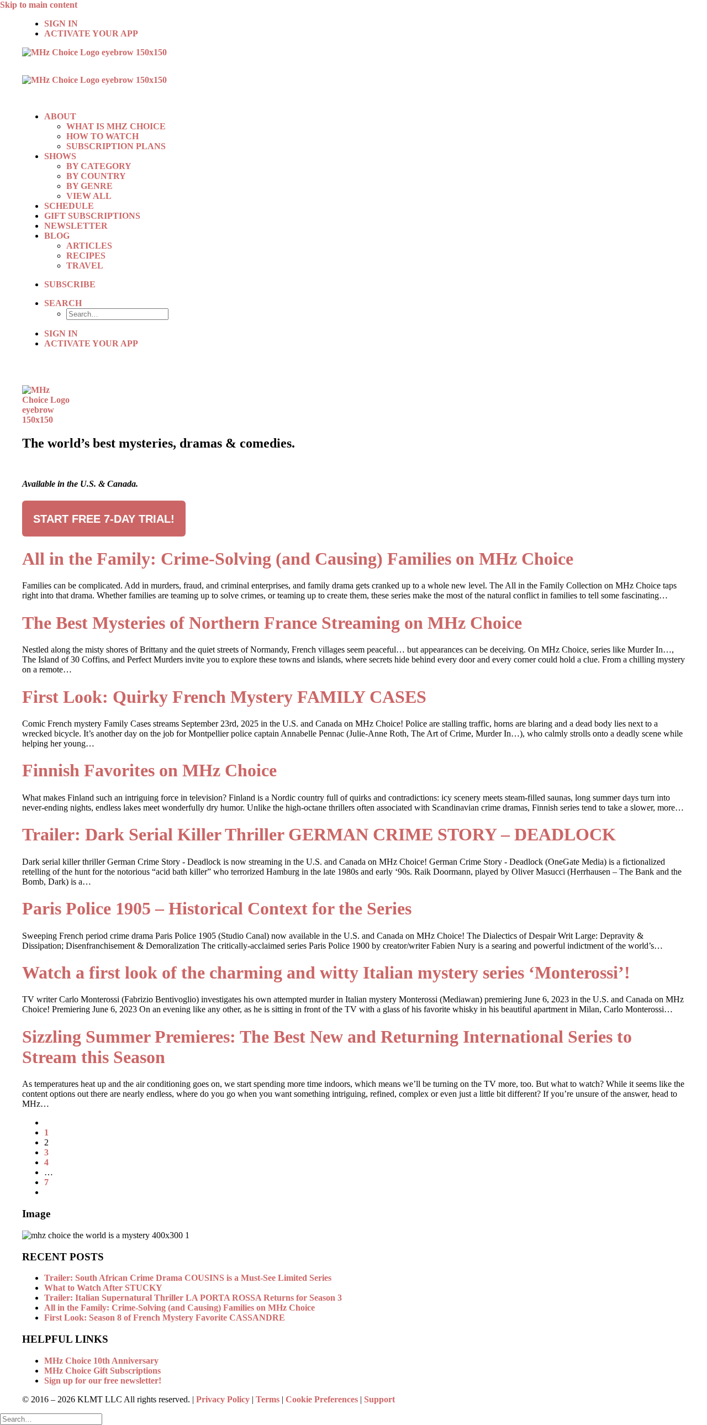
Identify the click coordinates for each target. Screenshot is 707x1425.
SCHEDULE (69, 206)
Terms (267, 1399)
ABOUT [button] (60, 116)
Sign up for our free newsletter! (102, 1380)
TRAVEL (84, 265)
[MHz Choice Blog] (353, 75)
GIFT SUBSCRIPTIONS (92, 215)
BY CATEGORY (98, 166)
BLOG (57, 235)
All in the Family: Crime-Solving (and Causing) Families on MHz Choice (297, 559)
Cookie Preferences (322, 1399)
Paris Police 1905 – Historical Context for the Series (216, 908)
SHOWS (60, 156)
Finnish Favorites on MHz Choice (149, 770)
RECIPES (85, 255)
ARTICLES (89, 245)
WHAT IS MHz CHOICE (116, 126)
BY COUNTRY (96, 176)
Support (379, 1399)
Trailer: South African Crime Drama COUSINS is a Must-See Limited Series (187, 1277)
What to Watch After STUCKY (103, 1287)
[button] (63, 303)
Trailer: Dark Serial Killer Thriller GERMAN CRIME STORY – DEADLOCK (319, 834)
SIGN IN (61, 23)
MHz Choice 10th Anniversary (101, 1360)
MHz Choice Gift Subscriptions (102, 1370)
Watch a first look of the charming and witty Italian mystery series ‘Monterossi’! (326, 972)
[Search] (51, 1418)
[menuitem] (364, 24)
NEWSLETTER (76, 225)
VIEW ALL (89, 196)
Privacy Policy (223, 1399)
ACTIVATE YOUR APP (91, 33)
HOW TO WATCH (102, 136)
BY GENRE (89, 186)
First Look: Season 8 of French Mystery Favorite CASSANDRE (164, 1317)
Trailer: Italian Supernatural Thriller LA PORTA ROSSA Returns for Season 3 (193, 1297)
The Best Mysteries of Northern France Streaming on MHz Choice (272, 623)
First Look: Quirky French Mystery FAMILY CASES (224, 697)
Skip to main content (38, 4)
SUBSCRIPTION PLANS (116, 146)
